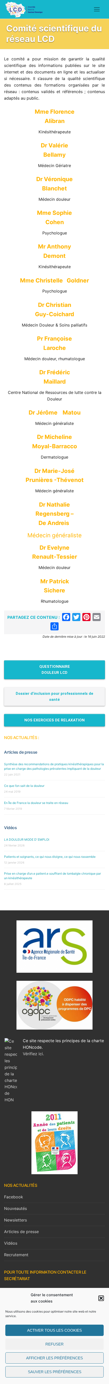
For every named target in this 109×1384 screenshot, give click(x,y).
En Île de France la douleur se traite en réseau (36, 803)
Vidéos (10, 827)
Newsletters (15, 1220)
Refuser (54, 1344)
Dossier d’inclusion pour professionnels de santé (54, 696)
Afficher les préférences (54, 1358)
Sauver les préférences (54, 1372)
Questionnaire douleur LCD (54, 669)
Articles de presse (20, 752)
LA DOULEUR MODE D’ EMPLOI (26, 839)
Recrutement (16, 1254)
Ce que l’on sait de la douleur (24, 786)
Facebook (13, 1196)
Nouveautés (15, 1208)
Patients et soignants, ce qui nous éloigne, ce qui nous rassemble (50, 857)
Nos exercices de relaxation (54, 720)
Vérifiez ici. (33, 1053)
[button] (101, 1298)
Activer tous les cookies (54, 1330)
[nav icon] (97, 9)
